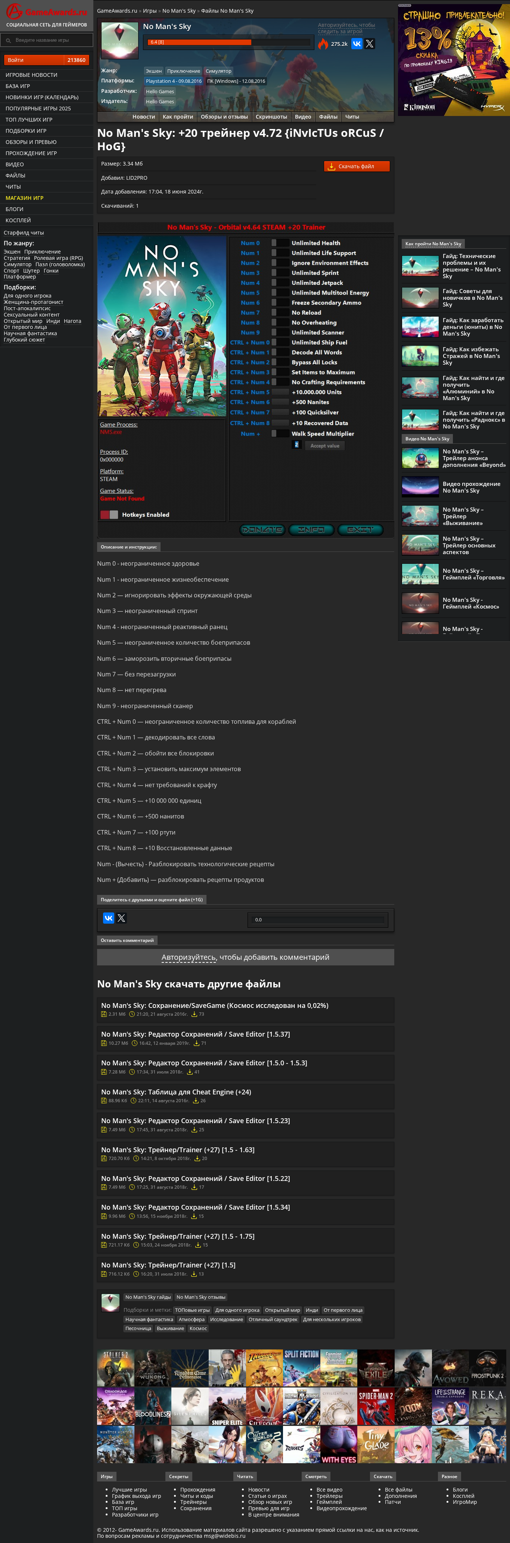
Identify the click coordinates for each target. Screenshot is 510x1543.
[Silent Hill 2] (190, 1407)
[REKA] (487, 1407)
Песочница (138, 1328)
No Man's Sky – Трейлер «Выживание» (463, 516)
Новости (144, 116)
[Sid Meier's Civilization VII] (339, 1407)
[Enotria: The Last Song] (190, 1445)
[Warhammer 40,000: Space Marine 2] (301, 1407)
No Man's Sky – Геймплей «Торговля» (474, 574)
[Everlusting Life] (487, 1445)
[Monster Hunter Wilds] (115, 1445)
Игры (150, 10)
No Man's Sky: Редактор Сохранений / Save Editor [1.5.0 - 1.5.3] (204, 1062)
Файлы (15, 175)
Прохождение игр (31, 153)
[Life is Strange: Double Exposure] (450, 1407)
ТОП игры (124, 1508)
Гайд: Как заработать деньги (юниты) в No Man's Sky (473, 326)
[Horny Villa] (227, 1445)
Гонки (51, 270)
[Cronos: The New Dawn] (153, 1445)
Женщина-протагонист (33, 301)
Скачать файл (355, 166)
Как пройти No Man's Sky (433, 244)
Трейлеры (330, 1495)
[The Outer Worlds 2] (264, 1445)
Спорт (11, 270)
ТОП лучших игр (29, 119)
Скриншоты (271, 116)
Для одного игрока (28, 295)
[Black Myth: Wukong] (153, 1368)
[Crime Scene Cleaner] (227, 1368)
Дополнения (401, 1495)
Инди (53, 320)
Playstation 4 (160, 81)
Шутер (31, 270)
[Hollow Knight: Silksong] (264, 1407)
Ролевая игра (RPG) (58, 257)
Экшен (12, 251)
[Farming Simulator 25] (339, 1368)
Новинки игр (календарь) (42, 97)
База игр (18, 85)
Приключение (42, 251)
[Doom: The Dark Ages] (413, 1407)
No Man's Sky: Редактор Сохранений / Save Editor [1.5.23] (195, 1120)
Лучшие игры (129, 1489)
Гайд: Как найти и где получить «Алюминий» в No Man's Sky (474, 388)
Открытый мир (23, 320)
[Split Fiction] (301, 1368)
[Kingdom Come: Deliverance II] (190, 1368)
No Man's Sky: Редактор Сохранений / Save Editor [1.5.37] (195, 1034)
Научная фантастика (30, 333)
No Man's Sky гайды (148, 1297)
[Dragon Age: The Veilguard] (115, 1407)
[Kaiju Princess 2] (413, 1445)
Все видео (329, 1489)
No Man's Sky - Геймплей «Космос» (471, 603)
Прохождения (197, 1489)
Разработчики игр (135, 1514)
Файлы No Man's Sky (227, 10)
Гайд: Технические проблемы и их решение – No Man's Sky (472, 266)
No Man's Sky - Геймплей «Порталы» (473, 632)
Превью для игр (269, 1508)
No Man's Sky (179, 10)
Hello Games (160, 91)
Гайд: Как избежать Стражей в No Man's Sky (471, 355)
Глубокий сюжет (24, 339)
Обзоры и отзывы (224, 116)
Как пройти (178, 116)
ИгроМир (465, 1501)
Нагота (72, 320)
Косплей (18, 220)
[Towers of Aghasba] (450, 1445)
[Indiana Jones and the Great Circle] (264, 1368)
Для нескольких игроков (332, 1319)
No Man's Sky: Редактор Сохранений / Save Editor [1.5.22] (195, 1178)
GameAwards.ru (117, 10)
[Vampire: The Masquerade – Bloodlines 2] (153, 1407)
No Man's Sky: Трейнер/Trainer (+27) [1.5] (168, 1264)
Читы (13, 186)
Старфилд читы (24, 232)
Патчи (393, 1501)
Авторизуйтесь (189, 957)
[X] (369, 43)
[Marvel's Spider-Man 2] (376, 1407)
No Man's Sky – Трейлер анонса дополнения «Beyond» (474, 457)
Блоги (15, 209)
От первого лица (25, 326)
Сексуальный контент (32, 314)
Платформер (20, 276)
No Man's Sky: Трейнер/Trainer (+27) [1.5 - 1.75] (178, 1236)
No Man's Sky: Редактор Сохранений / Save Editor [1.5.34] (195, 1207)
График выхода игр (136, 1495)
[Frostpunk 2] (487, 1368)
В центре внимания (273, 1514)
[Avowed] (450, 1368)
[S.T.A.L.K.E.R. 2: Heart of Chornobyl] (115, 1368)
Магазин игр (25, 197)
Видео (15, 164)
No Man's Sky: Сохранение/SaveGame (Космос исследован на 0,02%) (215, 1005)
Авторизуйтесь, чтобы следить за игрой (346, 28)
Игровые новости (31, 74)
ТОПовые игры (192, 1310)
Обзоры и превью (31, 141)
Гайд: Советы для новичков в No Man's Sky (473, 297)
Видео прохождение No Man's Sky (472, 487)
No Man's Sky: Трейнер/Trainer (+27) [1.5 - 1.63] (178, 1149)
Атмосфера (192, 1319)
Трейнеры (193, 1501)
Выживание (170, 1328)
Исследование (226, 1319)
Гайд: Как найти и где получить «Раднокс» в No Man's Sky (474, 419)
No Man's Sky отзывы (201, 1297)
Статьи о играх (267, 1495)
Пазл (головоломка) (60, 264)
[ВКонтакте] (357, 43)
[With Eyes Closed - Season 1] (339, 1445)
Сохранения (196, 1508)
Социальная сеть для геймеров (46, 25)
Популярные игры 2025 (38, 108)
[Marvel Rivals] (301, 1445)
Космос (198, 1328)
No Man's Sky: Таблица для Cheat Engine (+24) (176, 1091)
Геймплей (329, 1501)
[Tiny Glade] (376, 1445)
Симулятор (18, 264)
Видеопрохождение (342, 1508)
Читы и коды (196, 1495)
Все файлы (399, 1489)
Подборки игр (26, 130)
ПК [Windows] (222, 81)
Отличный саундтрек (273, 1319)
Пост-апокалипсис (27, 308)
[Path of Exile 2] (376, 1368)
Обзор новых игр (270, 1501)
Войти (46, 59)
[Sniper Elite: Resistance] (227, 1407)
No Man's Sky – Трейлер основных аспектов (469, 545)
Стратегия (17, 257)
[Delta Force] (413, 1368)
